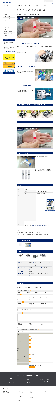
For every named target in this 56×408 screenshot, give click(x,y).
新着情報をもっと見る (11, 51)
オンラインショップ (32, 400)
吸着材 (5, 29)
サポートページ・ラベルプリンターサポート (39, 225)
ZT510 (45, 262)
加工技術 (31, 392)
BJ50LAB (46, 273)
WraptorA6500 (39, 273)
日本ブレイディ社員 (44, 324)
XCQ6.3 (36, 263)
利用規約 (43, 388)
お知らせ (31, 398)
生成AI (31, 323)
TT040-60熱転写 (43, 263)
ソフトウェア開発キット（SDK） (9, 22)
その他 (19, 298)
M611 (31, 269)
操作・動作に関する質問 (45, 304)
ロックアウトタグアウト (8, 25)
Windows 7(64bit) (32, 297)
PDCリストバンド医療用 (8, 31)
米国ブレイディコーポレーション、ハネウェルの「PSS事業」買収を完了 (9, 47)
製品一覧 (8, 5)
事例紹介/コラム (20, 5)
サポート (26, 5)
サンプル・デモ (43, 303)
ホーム (18, 388)
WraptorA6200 (31, 273)
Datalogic (31, 271)
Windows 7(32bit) (44, 297)
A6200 (36, 292)
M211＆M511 (46, 267)
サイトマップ (43, 392)
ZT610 (50, 262)
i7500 (40, 262)
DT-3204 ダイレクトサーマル (35, 265)
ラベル (5, 12)
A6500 (45, 292)
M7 (40, 267)
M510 (36, 267)
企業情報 (44, 5)
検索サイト (20, 323)
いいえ (22, 331)
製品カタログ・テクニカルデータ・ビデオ (35, 5)
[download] (50, 204)
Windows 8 (20, 297)
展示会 (31, 324)
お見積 (31, 304)
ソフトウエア (6, 20)
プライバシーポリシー (37, 286)
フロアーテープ (6, 27)
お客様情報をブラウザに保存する (35, 365)
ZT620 (31, 263)
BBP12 (30, 262)
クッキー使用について (47, 286)
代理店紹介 (20, 304)
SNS (42, 323)
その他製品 (6, 35)
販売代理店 (20, 324)
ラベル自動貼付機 (7, 16)
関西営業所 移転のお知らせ (8, 43)
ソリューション (13, 5)
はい (19, 331)
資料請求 (19, 303)
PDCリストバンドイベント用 (9, 33)
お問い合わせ (50, 5)
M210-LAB (31, 267)
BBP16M (35, 262)
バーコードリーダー (7, 18)
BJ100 (31, 275)
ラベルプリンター (7, 14)
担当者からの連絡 (32, 303)
